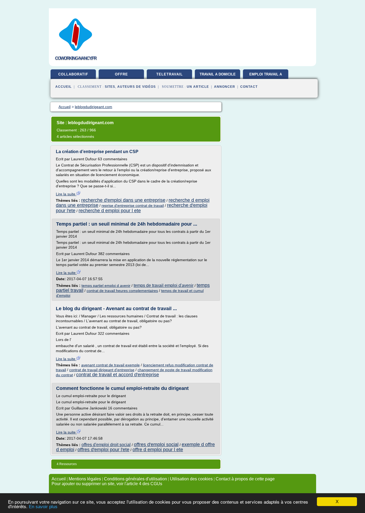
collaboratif (73, 74)
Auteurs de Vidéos (136, 87)
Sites (110, 87)
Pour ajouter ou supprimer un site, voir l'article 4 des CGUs (107, 483)
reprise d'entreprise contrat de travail (133, 205)
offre (121, 74)
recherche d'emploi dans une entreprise (123, 200)
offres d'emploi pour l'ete (103, 449)
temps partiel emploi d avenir (105, 285)
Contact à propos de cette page (245, 479)
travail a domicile (218, 74)
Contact (249, 87)
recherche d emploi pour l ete (110, 210)
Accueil (63, 87)
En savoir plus (43, 506)
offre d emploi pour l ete (158, 449)
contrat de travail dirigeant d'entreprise (101, 370)
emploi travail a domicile (265, 76)
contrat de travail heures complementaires (122, 290)
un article (198, 87)
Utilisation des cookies (191, 479)
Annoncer (224, 87)
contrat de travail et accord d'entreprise (117, 374)
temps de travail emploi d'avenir (163, 285)
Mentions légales (85, 479)
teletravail (169, 74)
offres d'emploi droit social (106, 444)
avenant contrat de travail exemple (110, 365)
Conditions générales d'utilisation (135, 479)
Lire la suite (66, 194)
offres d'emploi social (156, 444)
